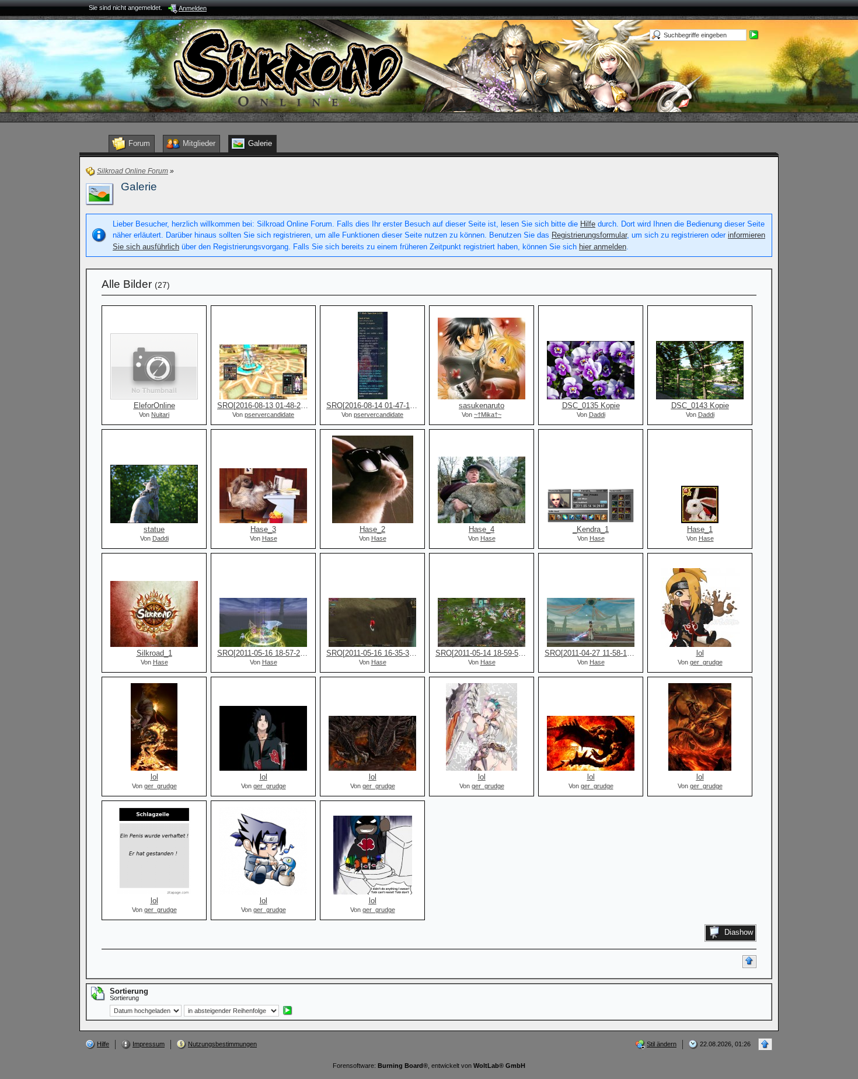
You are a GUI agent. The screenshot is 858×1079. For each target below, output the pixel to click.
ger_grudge (706, 662)
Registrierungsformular (589, 235)
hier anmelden (602, 246)
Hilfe (587, 224)
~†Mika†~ (487, 414)
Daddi (597, 414)
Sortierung (124, 997)
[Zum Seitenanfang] (749, 961)
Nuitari (160, 414)
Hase (269, 538)
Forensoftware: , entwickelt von (429, 1065)
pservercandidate (269, 414)
